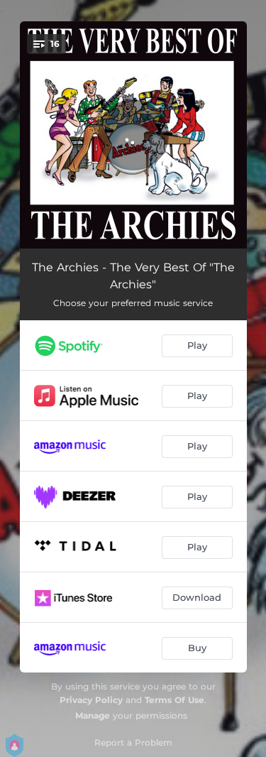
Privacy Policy (91, 700)
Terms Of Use (174, 700)
